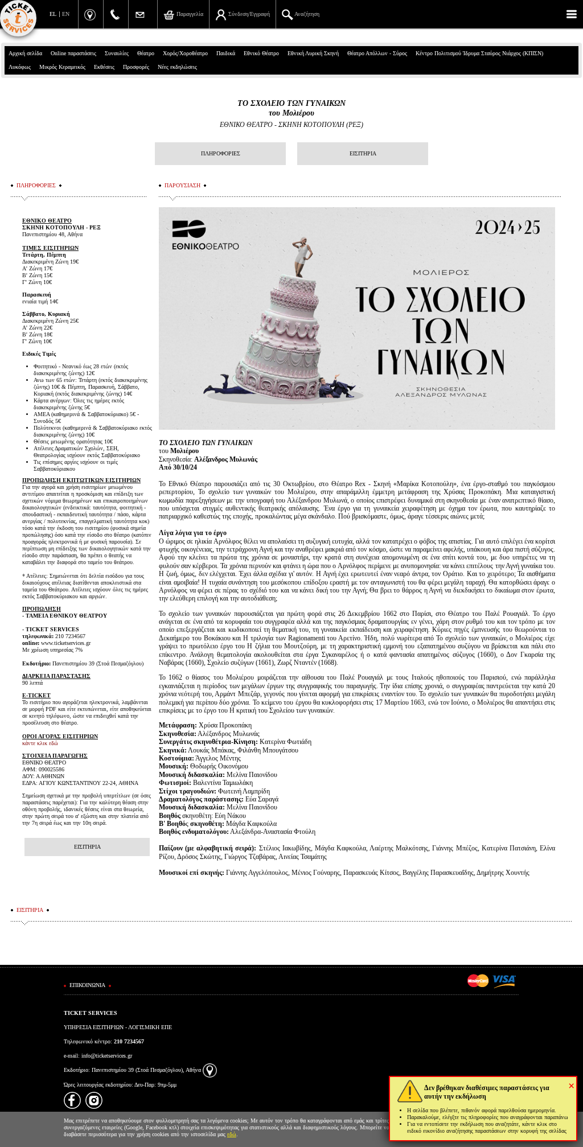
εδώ (231, 1134)
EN (65, 14)
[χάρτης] (210, 1070)
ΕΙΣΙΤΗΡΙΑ (363, 153)
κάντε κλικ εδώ (40, 743)
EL (53, 14)
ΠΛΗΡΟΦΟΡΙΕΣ (220, 153)
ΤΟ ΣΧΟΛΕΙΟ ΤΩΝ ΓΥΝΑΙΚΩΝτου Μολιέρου (291, 108)
